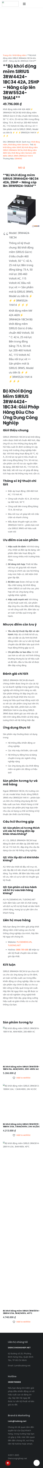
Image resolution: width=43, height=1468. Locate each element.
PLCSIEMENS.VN (24, 942)
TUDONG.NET (14, 945)
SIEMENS (18, 158)
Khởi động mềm (19, 55)
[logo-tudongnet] (10, 4)
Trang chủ (7, 55)
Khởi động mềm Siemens (18, 144)
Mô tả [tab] (21, 167)
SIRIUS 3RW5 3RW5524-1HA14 (20, 156)
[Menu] (24, 4)
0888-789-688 (22, 949)
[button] (32, 4)
